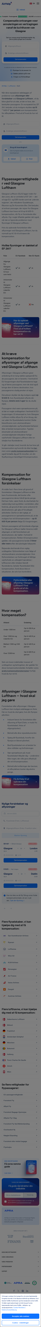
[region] (20, 1310)
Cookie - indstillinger (20, 1323)
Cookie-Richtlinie (19, 1308)
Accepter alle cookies (20, 1316)
